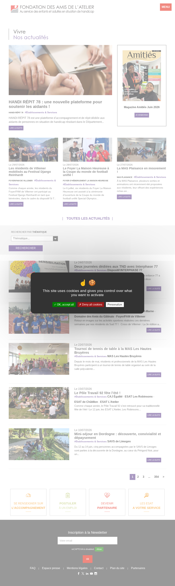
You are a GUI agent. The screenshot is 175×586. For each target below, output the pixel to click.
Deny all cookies (91, 304)
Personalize (114, 304)
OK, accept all (65, 304)
